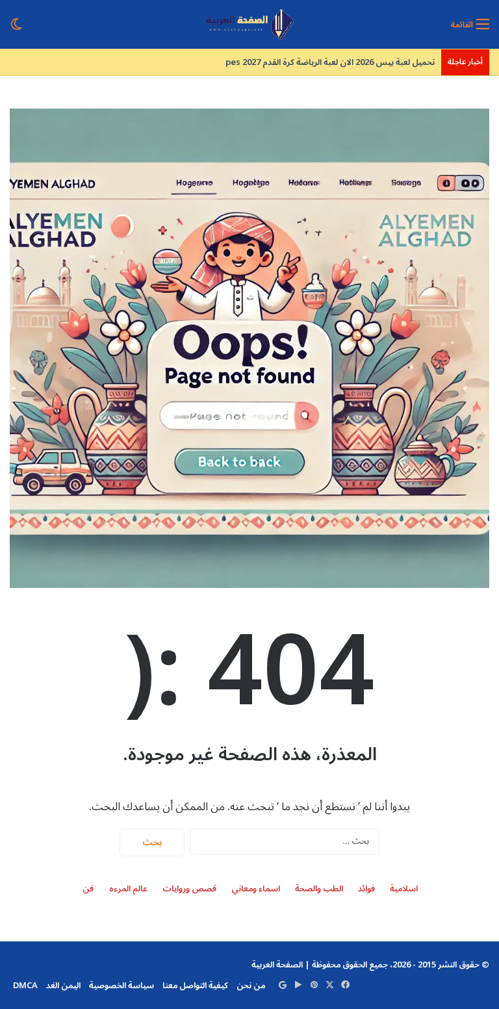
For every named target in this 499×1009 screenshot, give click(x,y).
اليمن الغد (63, 986)
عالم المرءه (128, 889)
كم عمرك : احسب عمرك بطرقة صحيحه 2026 (349, 62)
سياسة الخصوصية (121, 986)
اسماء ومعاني (255, 889)
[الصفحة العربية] (250, 24)
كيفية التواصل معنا (195, 986)
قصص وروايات (189, 889)
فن (88, 889)
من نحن (251, 986)
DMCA (25, 986)
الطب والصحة (319, 889)
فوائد (366, 889)
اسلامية (404, 889)
